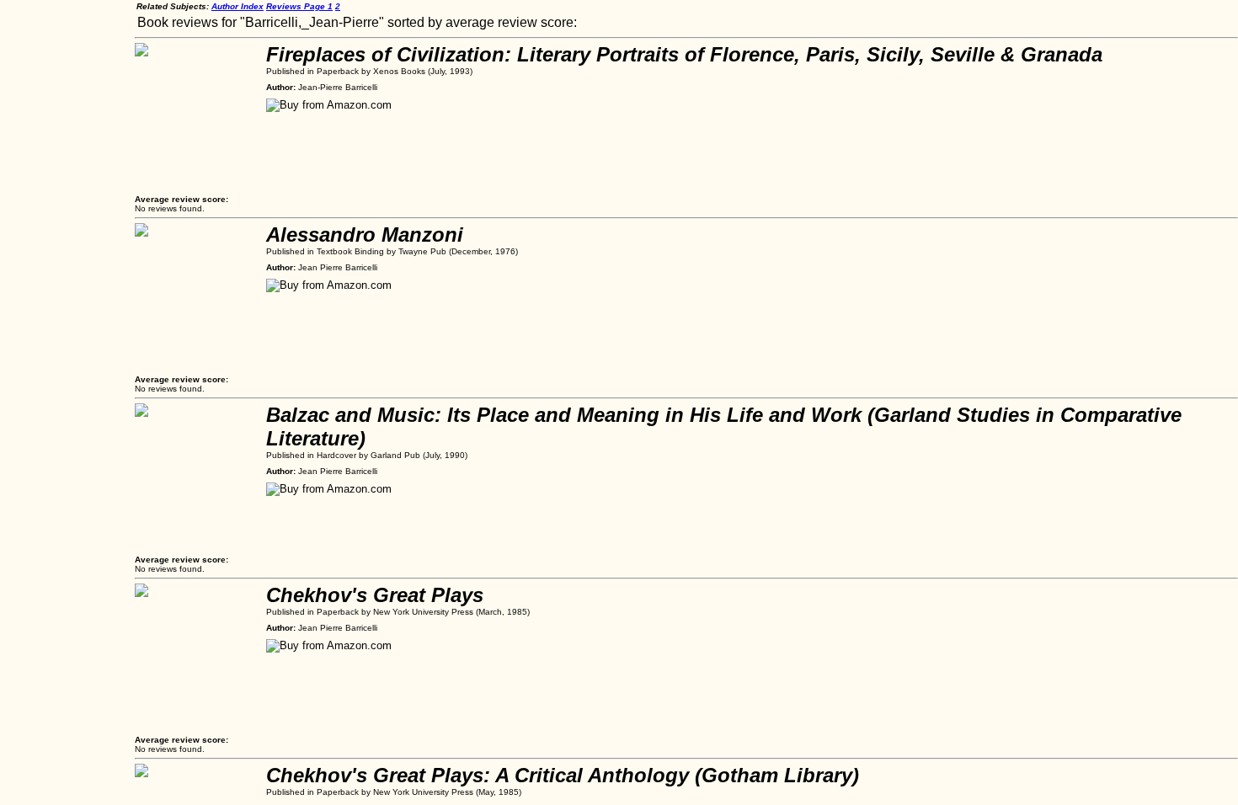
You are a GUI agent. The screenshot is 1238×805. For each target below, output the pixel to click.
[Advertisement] (67, 252)
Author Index (237, 6)
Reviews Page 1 (299, 6)
